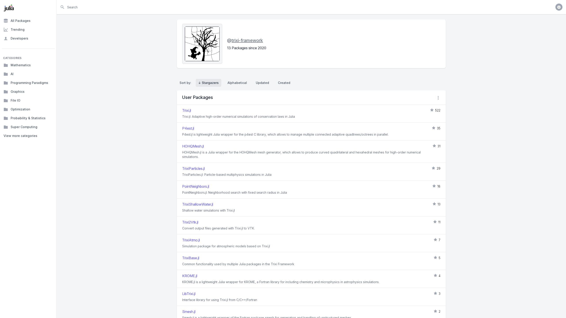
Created (284, 83)
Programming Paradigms (29, 83)
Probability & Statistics (28, 118)
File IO (15, 100)
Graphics (18, 91)
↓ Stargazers (208, 83)
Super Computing (24, 127)
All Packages (21, 21)
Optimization (20, 109)
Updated (262, 83)
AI (12, 74)
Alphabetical (237, 83)
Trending (18, 29)
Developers (19, 38)
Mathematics (21, 65)
